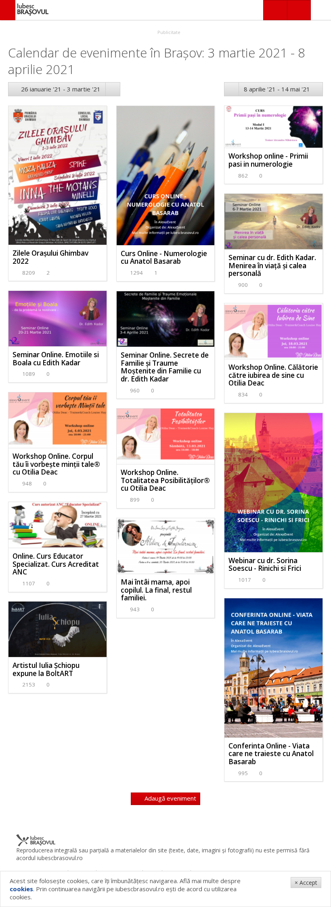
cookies (21, 889)
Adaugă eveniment (169, 798)
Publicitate (168, 32)
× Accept (306, 882)
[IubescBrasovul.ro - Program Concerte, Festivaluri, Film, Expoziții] (7, 10)
